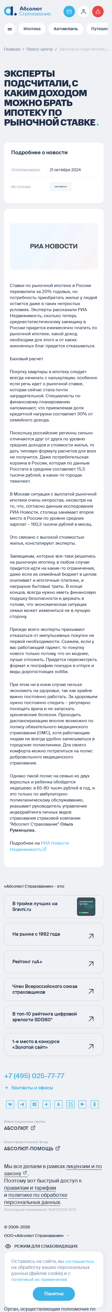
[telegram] (22, 1102)
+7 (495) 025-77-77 (34, 1076)
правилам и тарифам (30, 1187)
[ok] (94, 1102)
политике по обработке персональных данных (35, 1199)
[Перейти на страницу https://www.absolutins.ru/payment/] (69, 11)
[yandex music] (58, 1102)
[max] (34, 1102)
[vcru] (70, 1102)
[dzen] (46, 1102)
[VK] (10, 1102)
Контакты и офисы (32, 1088)
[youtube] (82, 1102)
